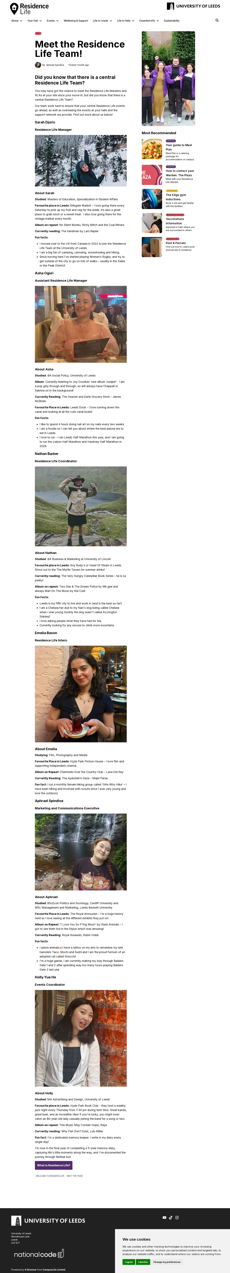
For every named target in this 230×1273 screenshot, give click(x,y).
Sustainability (171, 20)
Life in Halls (123, 20)
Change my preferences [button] (167, 1262)
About (14, 20)
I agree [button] (129, 1262)
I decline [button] (143, 1262)
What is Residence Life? (53, 1165)
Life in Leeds (100, 20)
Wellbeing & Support (76, 20)
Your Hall (32, 20)
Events (51, 20)
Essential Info (147, 20)
